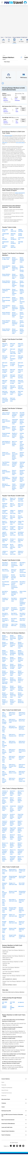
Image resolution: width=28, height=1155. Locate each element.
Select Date (23, 97)
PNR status (4, 142)
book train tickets (8, 135)
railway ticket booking (20, 192)
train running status (20, 142)
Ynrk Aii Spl (5, 117)
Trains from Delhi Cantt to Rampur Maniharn (13, 992)
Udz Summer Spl (6, 106)
